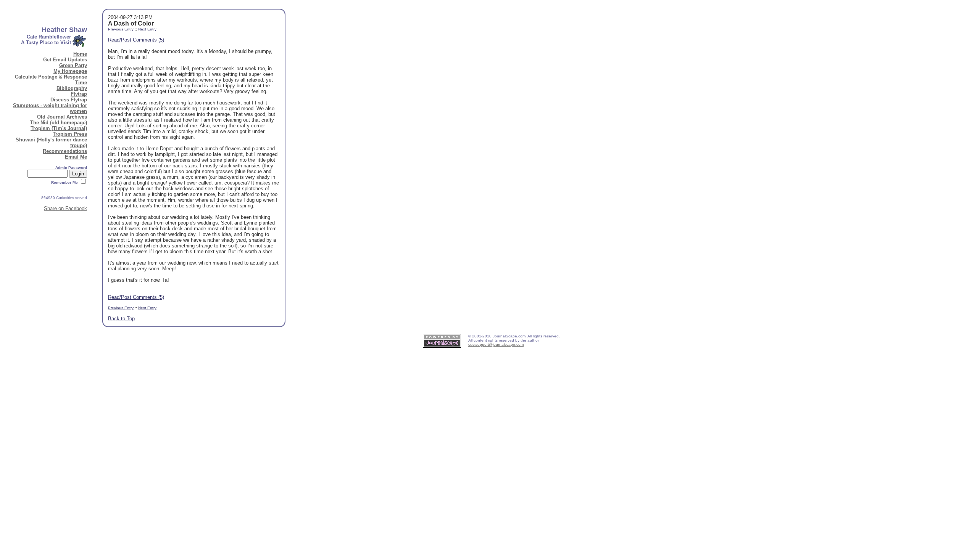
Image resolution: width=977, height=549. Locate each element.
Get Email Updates (65, 60)
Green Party (73, 65)
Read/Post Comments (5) (136, 40)
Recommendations (65, 151)
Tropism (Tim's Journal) (59, 128)
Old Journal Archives (62, 117)
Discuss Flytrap (68, 100)
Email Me (76, 157)
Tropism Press (70, 134)
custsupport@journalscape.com (496, 344)
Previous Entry (121, 29)
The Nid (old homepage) (58, 122)
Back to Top (121, 318)
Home (80, 54)
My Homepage (70, 71)
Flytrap (79, 94)
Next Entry (147, 29)
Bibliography (71, 88)
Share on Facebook (65, 208)
